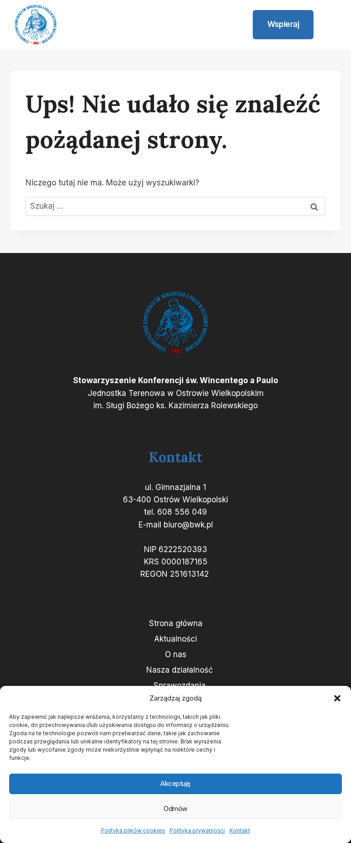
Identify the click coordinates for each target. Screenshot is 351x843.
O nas (175, 654)
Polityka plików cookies (133, 830)
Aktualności (175, 638)
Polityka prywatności (197, 830)
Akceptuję (175, 783)
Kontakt (239, 830)
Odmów (175, 808)
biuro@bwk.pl (188, 524)
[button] (337, 698)
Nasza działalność (179, 669)
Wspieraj (283, 24)
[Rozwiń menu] (329, 24)
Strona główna (175, 623)
